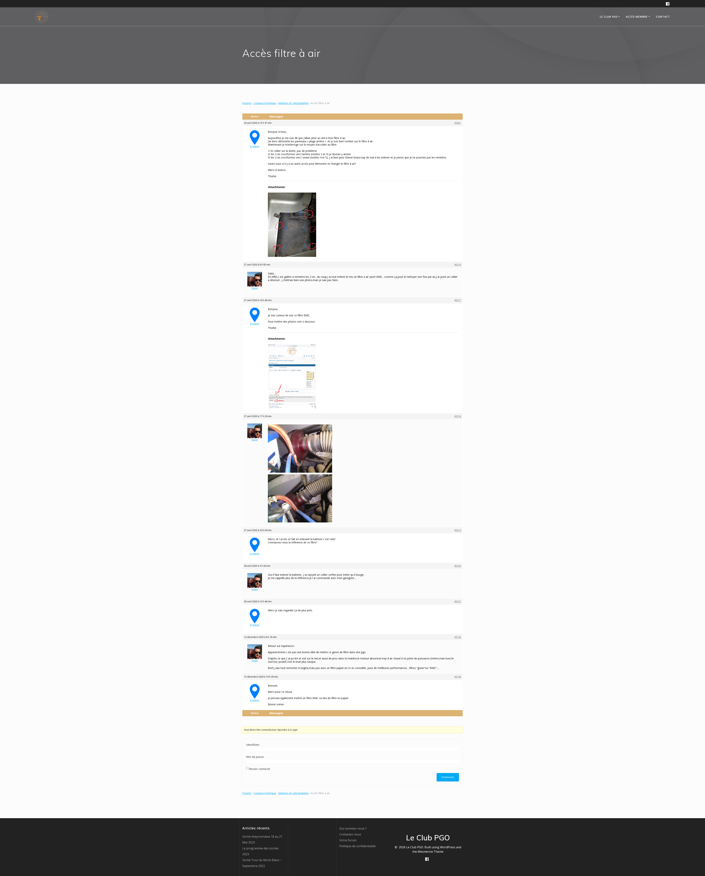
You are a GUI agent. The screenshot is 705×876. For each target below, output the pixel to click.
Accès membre (637, 16)
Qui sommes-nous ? (352, 828)
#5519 (457, 530)
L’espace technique (265, 103)
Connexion (447, 777)
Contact (663, 16)
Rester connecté (259, 768)
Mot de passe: (255, 756)
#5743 (457, 637)
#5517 (457, 300)
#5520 (457, 565)
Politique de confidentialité (357, 846)
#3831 (457, 122)
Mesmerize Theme (430, 852)
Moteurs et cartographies (293, 103)
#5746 (457, 676)
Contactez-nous (350, 834)
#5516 (457, 264)
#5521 (457, 601)
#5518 (457, 416)
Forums (246, 103)
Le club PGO (609, 16)
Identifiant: (253, 744)
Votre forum (347, 840)
